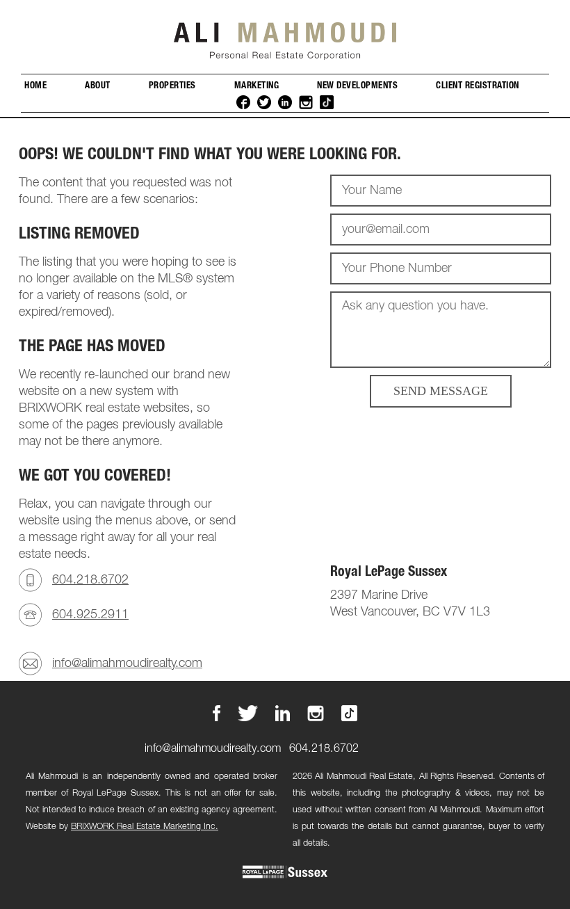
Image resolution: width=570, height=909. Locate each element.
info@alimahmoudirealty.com (127, 663)
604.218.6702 (90, 580)
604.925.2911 (90, 614)
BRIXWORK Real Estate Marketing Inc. (144, 826)
